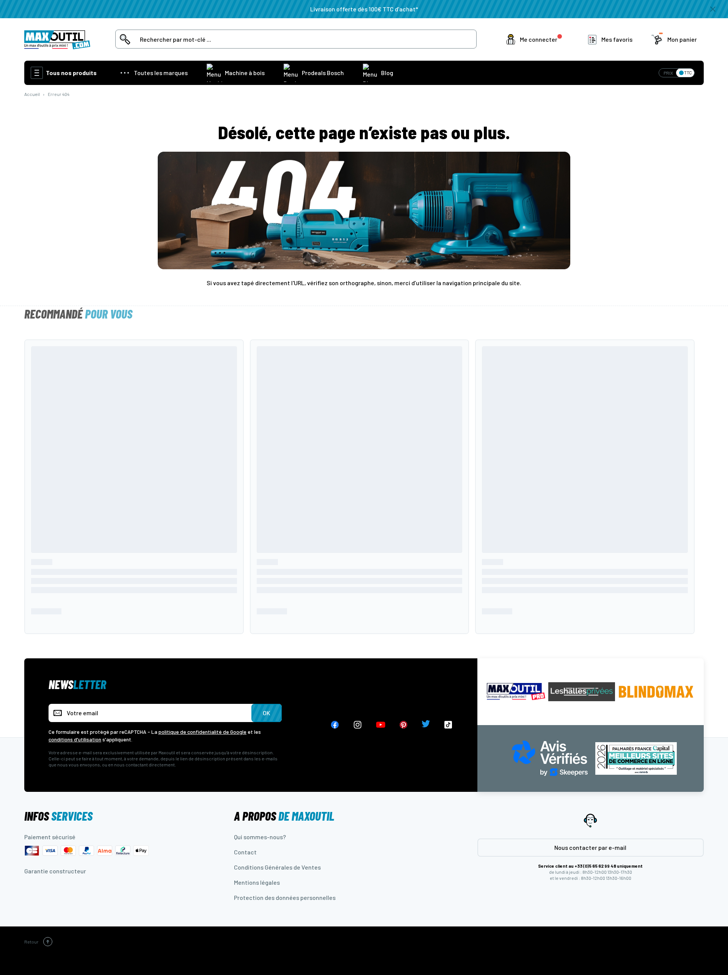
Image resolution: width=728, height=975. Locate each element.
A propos (284, 816)
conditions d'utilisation (75, 739)
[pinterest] (403, 725)
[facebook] (334, 725)
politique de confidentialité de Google (202, 732)
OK (266, 712)
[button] (535, 39)
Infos (58, 816)
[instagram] (357, 725)
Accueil (32, 94)
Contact (245, 852)
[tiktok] (448, 725)
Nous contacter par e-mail (590, 847)
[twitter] (426, 725)
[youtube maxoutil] (380, 725)
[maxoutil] (516, 691)
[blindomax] (656, 691)
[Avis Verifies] (549, 757)
